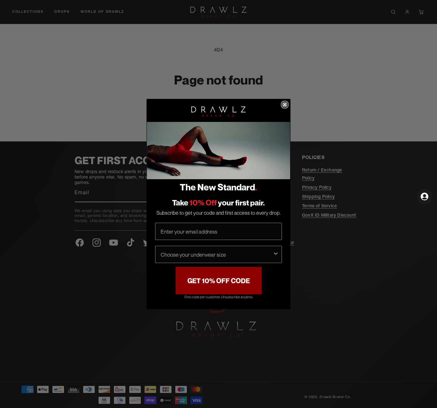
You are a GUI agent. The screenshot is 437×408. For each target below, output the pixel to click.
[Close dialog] (285, 104)
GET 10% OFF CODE (218, 281)
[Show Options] (276, 254)
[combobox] (217, 254)
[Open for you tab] (424, 196)
